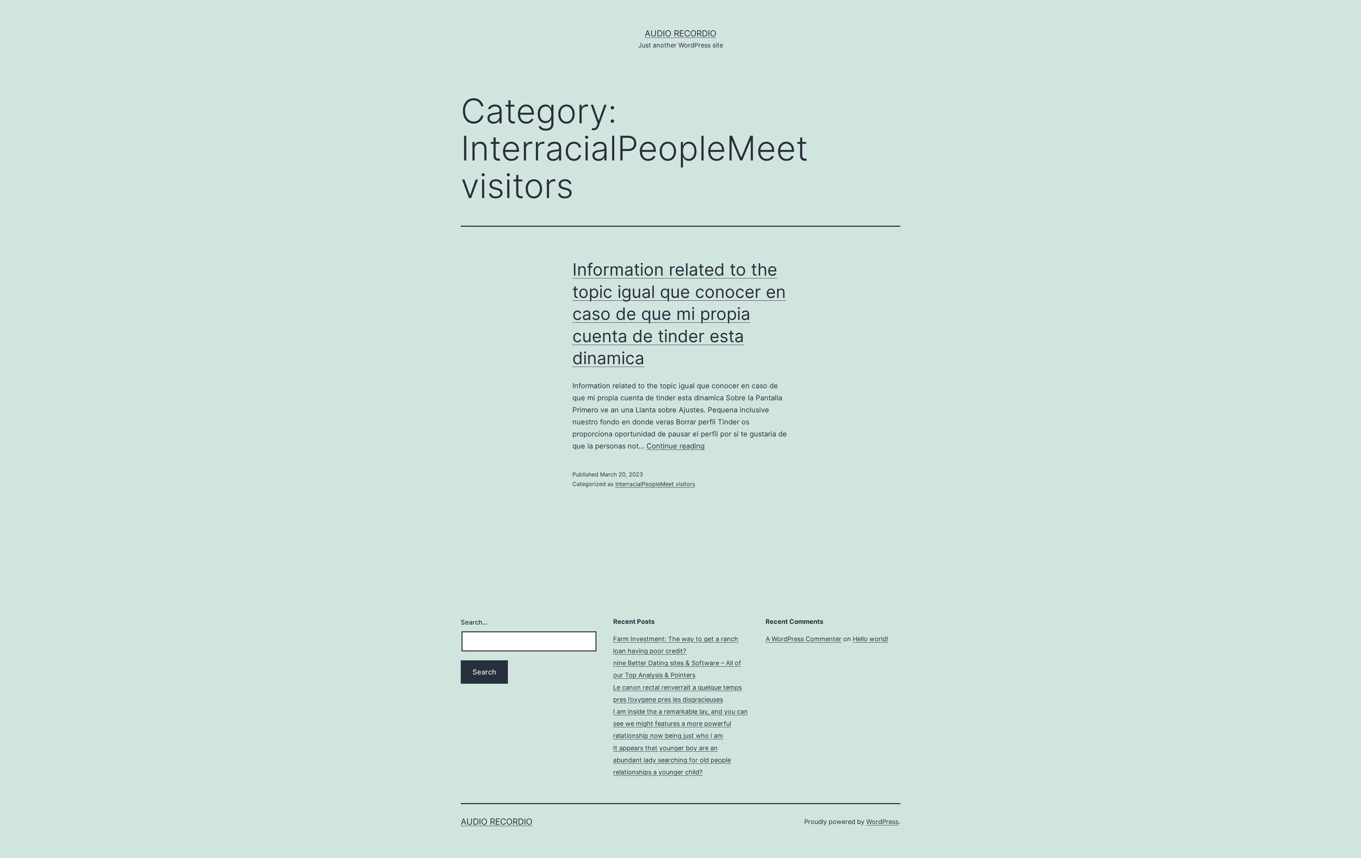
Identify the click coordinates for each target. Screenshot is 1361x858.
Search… (474, 622)
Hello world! (870, 639)
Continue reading (675, 446)
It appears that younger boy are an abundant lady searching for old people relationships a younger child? (672, 760)
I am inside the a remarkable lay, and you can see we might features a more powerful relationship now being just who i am (680, 723)
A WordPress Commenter (803, 639)
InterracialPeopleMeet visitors (655, 483)
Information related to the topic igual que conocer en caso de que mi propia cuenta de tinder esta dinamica (679, 313)
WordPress (882, 821)
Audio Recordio (680, 33)
